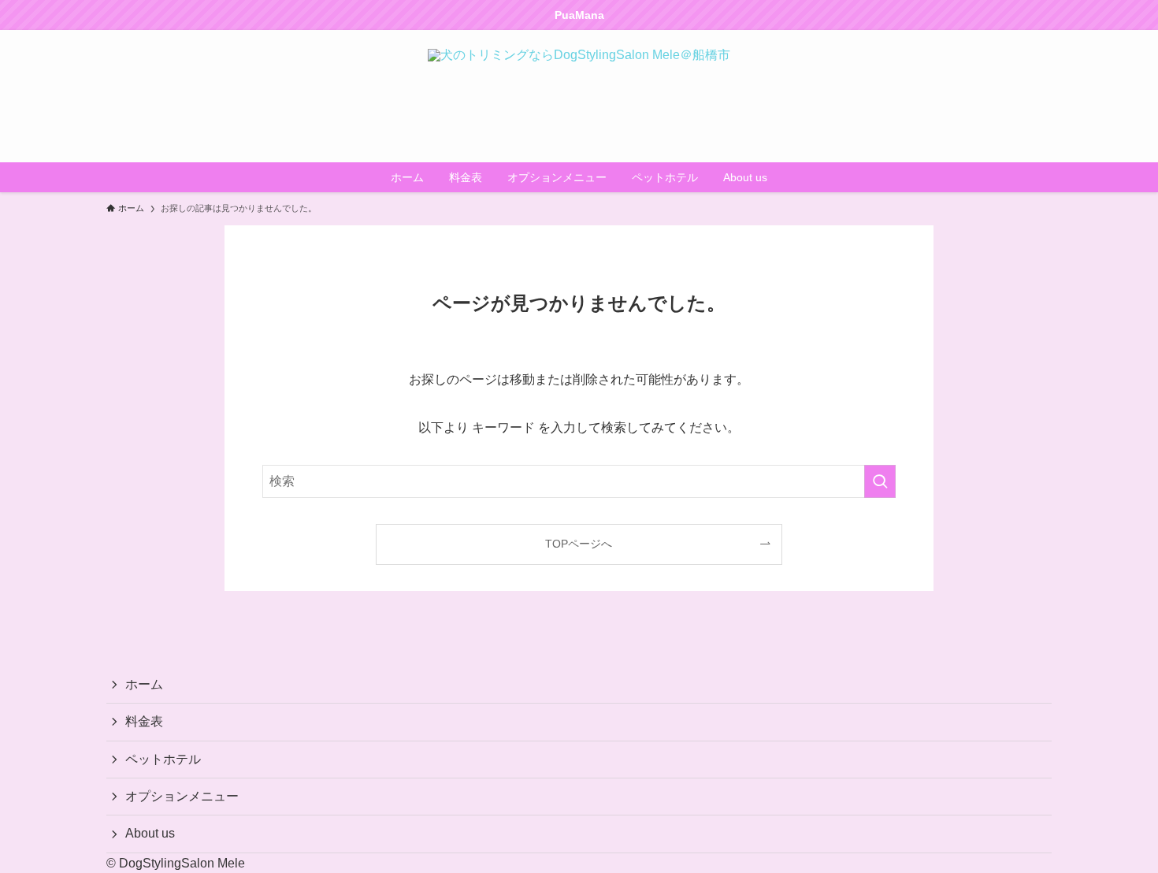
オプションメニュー (182, 796)
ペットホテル (163, 759)
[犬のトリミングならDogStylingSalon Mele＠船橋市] (579, 96)
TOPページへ (578, 543)
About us (150, 833)
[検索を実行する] (880, 481)
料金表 (144, 721)
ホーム (144, 684)
